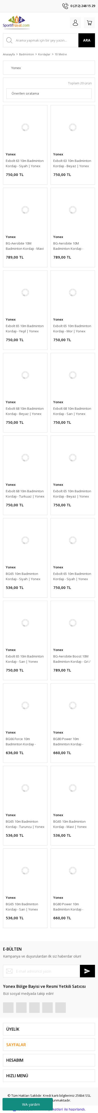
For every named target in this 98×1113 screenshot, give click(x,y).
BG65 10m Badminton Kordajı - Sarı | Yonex (22, 907)
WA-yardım (31, 1104)
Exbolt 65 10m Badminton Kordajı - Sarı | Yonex (25, 659)
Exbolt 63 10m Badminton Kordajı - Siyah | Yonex (25, 163)
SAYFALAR (16, 1044)
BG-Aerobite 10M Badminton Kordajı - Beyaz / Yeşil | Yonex (69, 246)
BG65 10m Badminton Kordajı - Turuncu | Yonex (25, 824)
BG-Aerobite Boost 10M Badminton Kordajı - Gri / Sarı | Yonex (71, 659)
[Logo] (17, 23)
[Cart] (89, 22)
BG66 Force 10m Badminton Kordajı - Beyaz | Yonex (21, 742)
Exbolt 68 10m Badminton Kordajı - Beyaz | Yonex (25, 411)
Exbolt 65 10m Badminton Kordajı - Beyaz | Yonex (72, 494)
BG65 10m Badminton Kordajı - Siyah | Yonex (23, 576)
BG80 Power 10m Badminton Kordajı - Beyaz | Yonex (68, 742)
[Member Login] (75, 22)
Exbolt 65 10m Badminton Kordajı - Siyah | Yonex (72, 576)
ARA (86, 40)
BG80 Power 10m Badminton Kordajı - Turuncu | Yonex (68, 907)
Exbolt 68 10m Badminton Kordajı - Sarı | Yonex (72, 411)
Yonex (11, 154)
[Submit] (87, 971)
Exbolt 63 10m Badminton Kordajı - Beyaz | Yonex (72, 163)
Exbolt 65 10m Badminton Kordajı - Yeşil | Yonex (25, 328)
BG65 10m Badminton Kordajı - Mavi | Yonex (70, 824)
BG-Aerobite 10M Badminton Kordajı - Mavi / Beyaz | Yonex (25, 246)
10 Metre (61, 54)
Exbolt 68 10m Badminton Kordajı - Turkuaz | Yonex (25, 494)
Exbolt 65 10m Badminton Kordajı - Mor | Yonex (72, 328)
